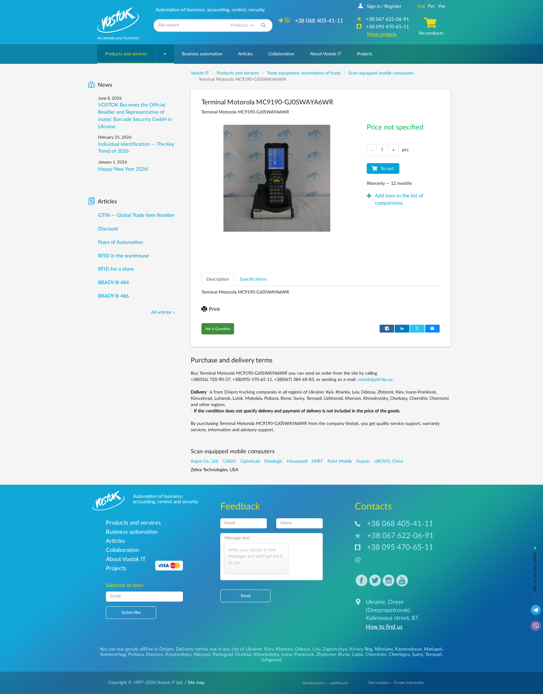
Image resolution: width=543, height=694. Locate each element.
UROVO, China (388, 461)
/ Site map (194, 682)
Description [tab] (217, 279)
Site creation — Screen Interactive (396, 683)
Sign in (374, 6)
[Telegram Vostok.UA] (535, 609)
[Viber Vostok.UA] (535, 625)
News (105, 85)
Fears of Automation (120, 242)
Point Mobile (339, 461)
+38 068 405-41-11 (400, 524)
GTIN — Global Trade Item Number (136, 215)
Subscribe (131, 612)
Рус (431, 6)
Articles (245, 54)
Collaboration (281, 54)
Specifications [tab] (253, 279)
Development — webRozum (325, 683)
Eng (421, 6)
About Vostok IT (325, 54)
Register (392, 6)
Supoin (363, 461)
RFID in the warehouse (123, 255)
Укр (441, 6)
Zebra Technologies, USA (214, 470)
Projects (364, 54)
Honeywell (297, 461)
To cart (387, 169)
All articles (161, 312)
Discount (108, 228)
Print (214, 309)
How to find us (384, 627)
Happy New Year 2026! (123, 169)
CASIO (229, 461)
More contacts (382, 34)
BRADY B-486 (113, 296)
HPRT (317, 461)
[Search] (263, 25)
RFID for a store (116, 269)
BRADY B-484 (113, 282)
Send (245, 596)
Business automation (202, 54)
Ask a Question (217, 329)
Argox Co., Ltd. (205, 461)
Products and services (126, 54)
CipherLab (250, 461)
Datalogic (273, 461)
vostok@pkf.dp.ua (375, 379)
